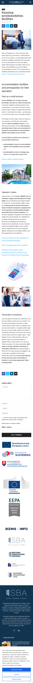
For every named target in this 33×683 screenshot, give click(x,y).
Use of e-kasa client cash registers (15, 245)
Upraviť (16, 674)
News (8, 6)
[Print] (15, 26)
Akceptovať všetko (16, 669)
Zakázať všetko (16, 679)
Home (3, 6)
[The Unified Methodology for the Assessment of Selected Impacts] (6, 644)
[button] (3, 2)
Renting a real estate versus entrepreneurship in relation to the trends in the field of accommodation (15, 252)
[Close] (31, 647)
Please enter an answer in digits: (11, 423)
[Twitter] (7, 26)
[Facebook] (3, 26)
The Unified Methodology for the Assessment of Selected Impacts (21, 643)
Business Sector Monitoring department (13, 74)
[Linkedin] (11, 26)
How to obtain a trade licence (13, 159)
